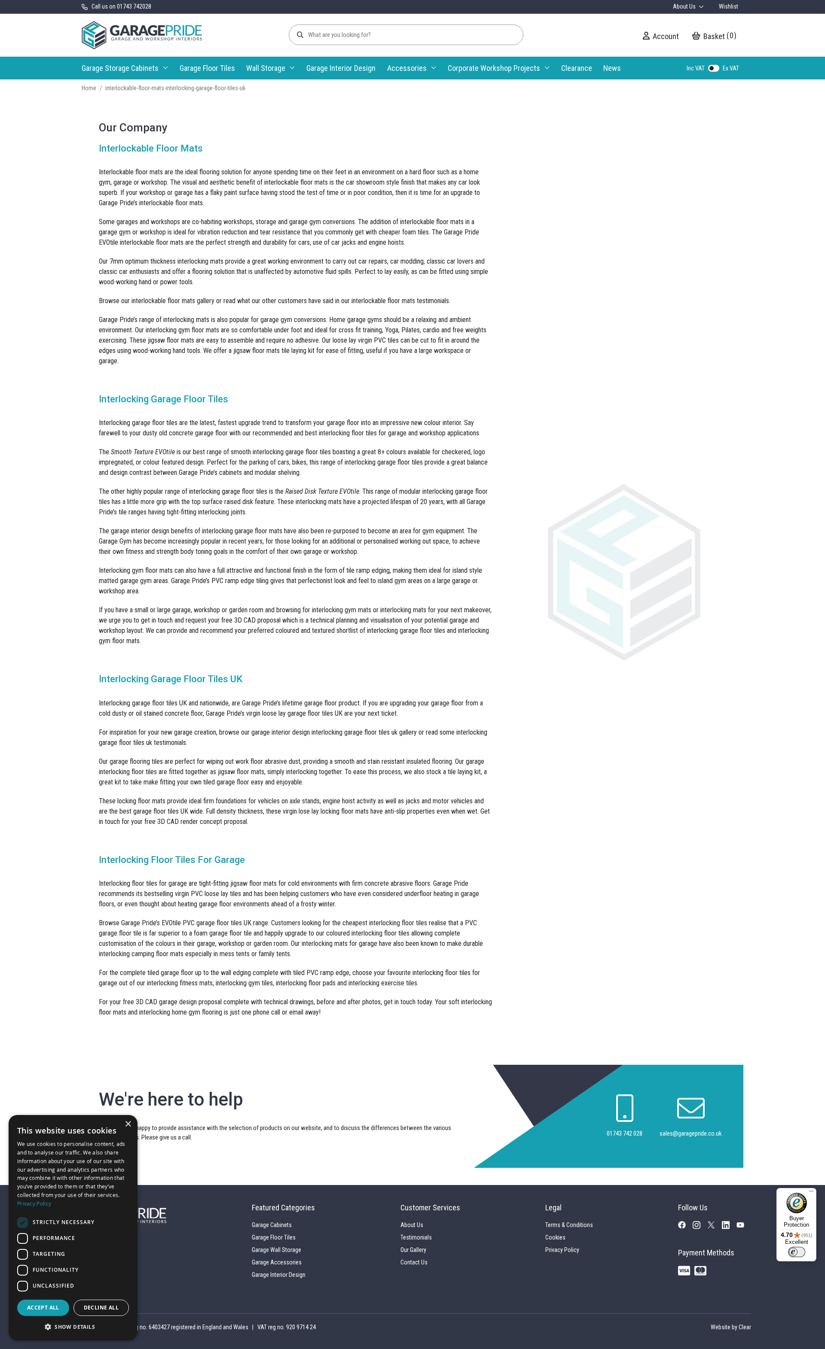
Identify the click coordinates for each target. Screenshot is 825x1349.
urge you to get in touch (141, 620)
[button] (73, 1327)
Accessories (407, 68)
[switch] (796, 1252)
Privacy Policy (562, 1249)
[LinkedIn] (729, 1227)
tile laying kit (464, 772)
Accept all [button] (43, 1307)
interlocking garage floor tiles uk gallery (364, 732)
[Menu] (811, 1193)
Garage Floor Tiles (207, 68)
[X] (714, 1226)
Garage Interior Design (341, 68)
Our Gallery (413, 1249)
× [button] (128, 1124)
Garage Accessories (277, 1262)
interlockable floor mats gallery (172, 301)
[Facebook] (685, 1226)
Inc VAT (696, 68)
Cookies (555, 1237)
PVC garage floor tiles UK (217, 923)
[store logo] (142, 35)
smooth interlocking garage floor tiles (281, 452)
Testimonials (416, 1237)
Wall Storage (265, 68)
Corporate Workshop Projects (494, 68)
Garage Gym (115, 541)
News (612, 68)
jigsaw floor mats (256, 350)
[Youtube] (743, 1226)
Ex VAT (731, 68)
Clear (745, 1327)
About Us (685, 6)
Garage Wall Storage (276, 1249)
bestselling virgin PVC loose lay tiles (192, 894)
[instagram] (700, 1227)
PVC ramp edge (232, 581)
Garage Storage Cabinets (120, 68)
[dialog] (73, 1227)
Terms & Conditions (569, 1224)
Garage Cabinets (272, 1224)
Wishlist (728, 6)
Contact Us (414, 1262)
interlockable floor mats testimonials (400, 301)
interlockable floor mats (171, 203)
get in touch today (408, 1002)
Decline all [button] (101, 1307)
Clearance (576, 68)
